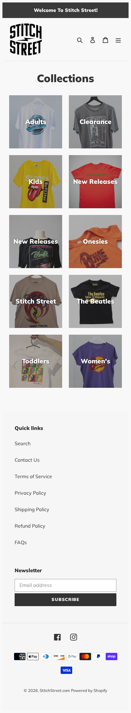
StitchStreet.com (55, 690)
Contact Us (27, 460)
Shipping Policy (32, 509)
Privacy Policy (30, 493)
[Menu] (118, 39)
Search (22, 443)
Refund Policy (30, 526)
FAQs (21, 542)
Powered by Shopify (89, 690)
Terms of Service (33, 476)
